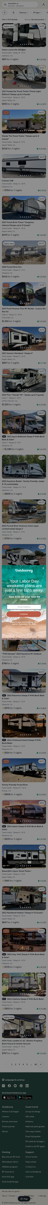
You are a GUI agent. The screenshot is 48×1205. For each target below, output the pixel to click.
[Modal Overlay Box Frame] (24, 602)
